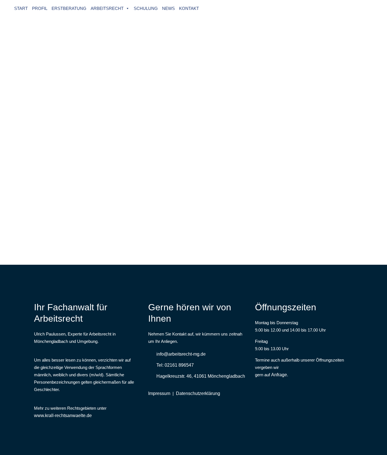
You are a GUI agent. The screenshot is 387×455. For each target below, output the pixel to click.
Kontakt (189, 8)
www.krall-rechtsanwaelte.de (63, 415)
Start (21, 8)
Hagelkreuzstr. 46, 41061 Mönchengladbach (200, 376)
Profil (39, 8)
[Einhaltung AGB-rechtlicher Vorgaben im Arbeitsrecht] (86, 49)
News (168, 8)
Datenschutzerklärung (198, 393)
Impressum (159, 393)
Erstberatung (69, 8)
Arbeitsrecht (107, 8)
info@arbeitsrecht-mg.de (181, 354)
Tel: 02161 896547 (175, 365)
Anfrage (279, 374)
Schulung (146, 8)
